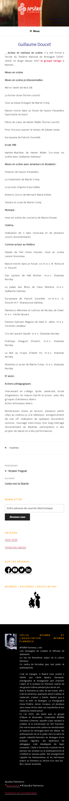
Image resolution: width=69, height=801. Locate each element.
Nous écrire (13, 785)
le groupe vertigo (51, 60)
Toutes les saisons (15, 547)
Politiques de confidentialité (21, 792)
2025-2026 (11, 539)
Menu (36, 31)
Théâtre (14, 448)
